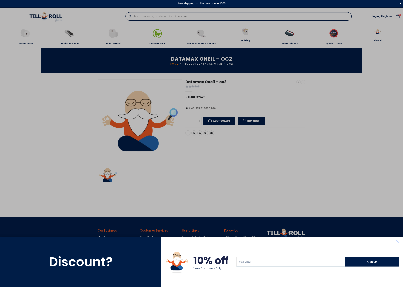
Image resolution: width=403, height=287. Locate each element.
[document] (201, 143)
